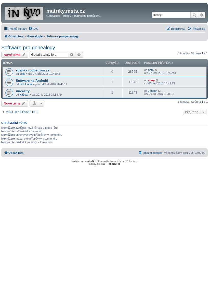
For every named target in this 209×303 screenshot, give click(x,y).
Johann (152, 90)
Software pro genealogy (28, 47)
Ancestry (23, 91)
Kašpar (24, 94)
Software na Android (32, 81)
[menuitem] (33, 29)
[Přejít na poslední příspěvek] (156, 69)
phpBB (91, 161)
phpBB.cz (114, 163)
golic (22, 73)
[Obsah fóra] (24, 12)
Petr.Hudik (26, 84)
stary (151, 80)
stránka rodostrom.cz (32, 70)
